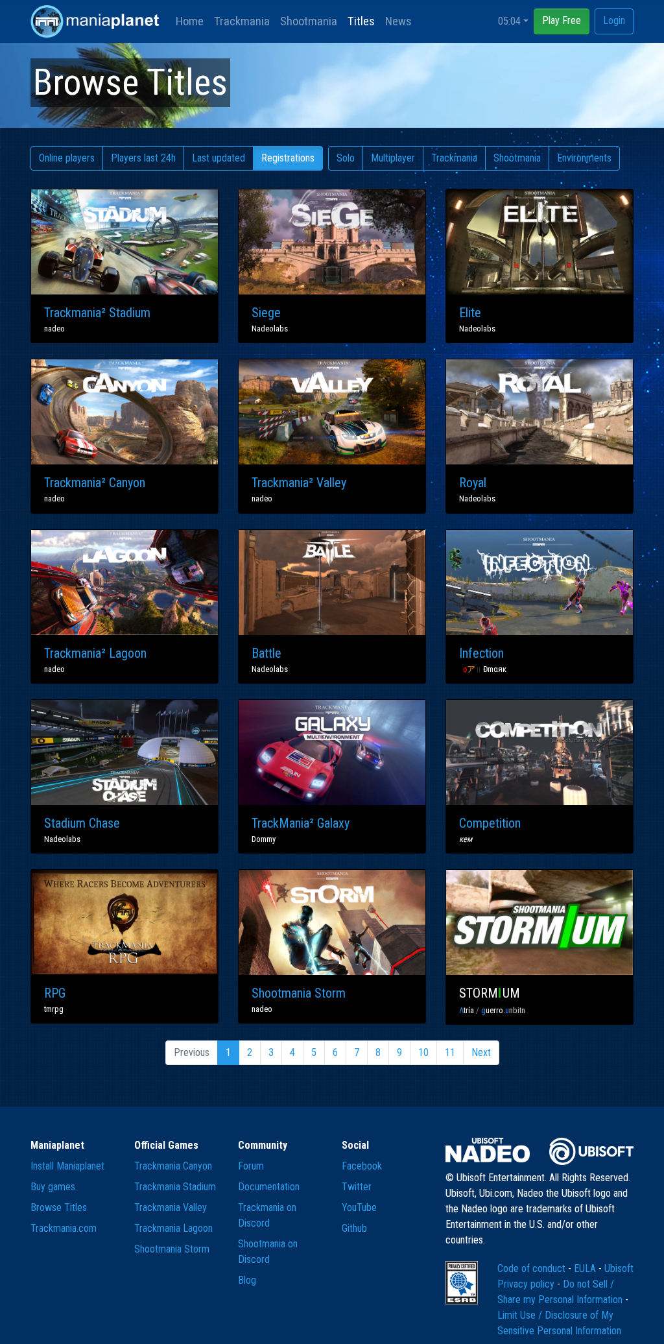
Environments (584, 158)
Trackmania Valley (170, 1207)
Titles (361, 21)
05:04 (509, 21)
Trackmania (242, 21)
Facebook (362, 1166)
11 (450, 1052)
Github (354, 1228)
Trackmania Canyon (173, 1166)
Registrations (287, 158)
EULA (586, 1268)
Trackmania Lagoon (173, 1228)
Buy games (52, 1187)
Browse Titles (58, 1207)
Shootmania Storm (171, 1249)
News (398, 21)
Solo (346, 158)
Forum (251, 1166)
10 (423, 1052)
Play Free (561, 20)
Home (190, 21)
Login (614, 20)
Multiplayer (393, 158)
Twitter (357, 1187)
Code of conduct (532, 1268)
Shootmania (308, 21)
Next (481, 1052)
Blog (247, 1280)
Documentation (269, 1187)
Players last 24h (143, 158)
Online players (67, 158)
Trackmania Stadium (175, 1187)
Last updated (218, 158)
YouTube (359, 1207)
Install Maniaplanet (67, 1166)
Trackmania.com (63, 1228)
